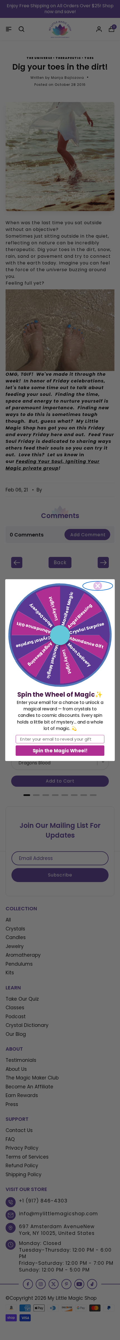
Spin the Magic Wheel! (60, 750)
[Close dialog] (98, 585)
